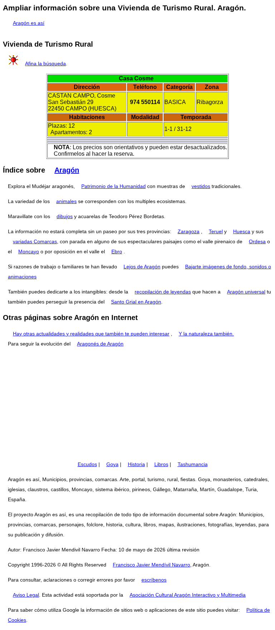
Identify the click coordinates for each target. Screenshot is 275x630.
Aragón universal (246, 292)
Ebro (116, 251)
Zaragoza (188, 231)
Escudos (87, 464)
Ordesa (257, 241)
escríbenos (154, 580)
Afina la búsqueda (45, 63)
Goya (112, 464)
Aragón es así (28, 23)
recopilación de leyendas (163, 292)
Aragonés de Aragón (100, 344)
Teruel (216, 231)
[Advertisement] (137, 404)
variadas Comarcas (35, 241)
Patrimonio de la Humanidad (113, 186)
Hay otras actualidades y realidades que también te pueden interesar (91, 334)
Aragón (66, 170)
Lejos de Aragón (142, 266)
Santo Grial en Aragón (136, 302)
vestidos (201, 186)
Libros (161, 464)
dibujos (65, 216)
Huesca (241, 231)
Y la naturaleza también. (206, 334)
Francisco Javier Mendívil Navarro (151, 565)
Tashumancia (193, 464)
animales (66, 201)
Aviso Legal (26, 595)
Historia (136, 464)
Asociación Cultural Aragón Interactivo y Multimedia (188, 595)
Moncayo (28, 251)
